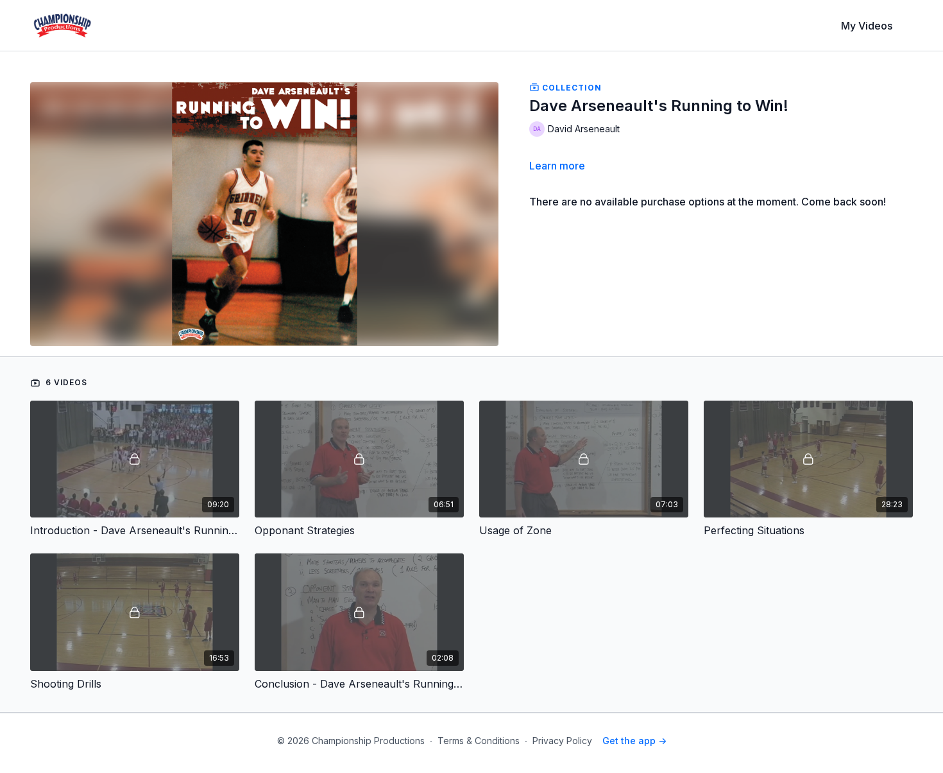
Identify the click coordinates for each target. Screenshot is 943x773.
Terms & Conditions (479, 740)
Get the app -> (634, 740)
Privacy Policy (562, 740)
